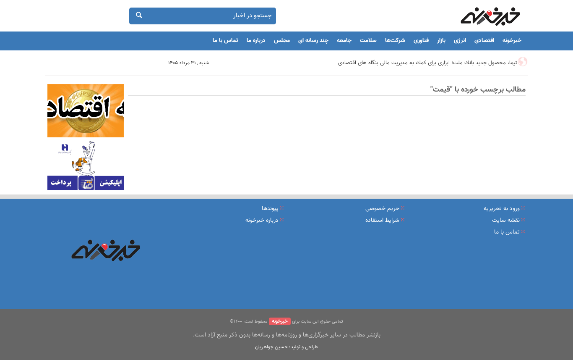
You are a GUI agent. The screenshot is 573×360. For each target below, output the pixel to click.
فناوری (421, 40)
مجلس (282, 40)
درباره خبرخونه (262, 220)
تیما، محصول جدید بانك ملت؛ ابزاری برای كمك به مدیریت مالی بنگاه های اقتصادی (427, 63)
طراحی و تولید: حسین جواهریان (286, 347)
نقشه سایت (506, 220)
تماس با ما (225, 40)
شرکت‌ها (395, 40)
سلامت (368, 40)
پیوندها (270, 208)
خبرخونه (512, 40)
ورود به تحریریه (502, 208)
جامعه (344, 40)
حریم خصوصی (382, 208)
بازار (441, 40)
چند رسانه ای (313, 40)
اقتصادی (484, 40)
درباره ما (256, 40)
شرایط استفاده (382, 220)
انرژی (460, 40)
